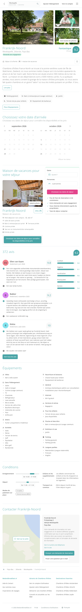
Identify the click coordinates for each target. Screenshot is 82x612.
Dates (49, 170)
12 (28, 140)
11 (24, 140)
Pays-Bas (26, 51)
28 (5, 154)
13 (33, 140)
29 (9, 154)
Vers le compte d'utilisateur (39, 583)
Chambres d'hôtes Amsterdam (67, 583)
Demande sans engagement (12, 54)
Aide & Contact (8, 583)
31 (65, 154)
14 (5, 144)
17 (19, 144)
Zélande (17, 51)
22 (9, 149)
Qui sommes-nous (9, 587)
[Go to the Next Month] (70, 126)
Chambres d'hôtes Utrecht (65, 587)
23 (14, 149)
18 (24, 144)
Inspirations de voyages (11, 591)
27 (33, 149)
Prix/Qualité (61, 280)
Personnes (51, 179)
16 (14, 144)
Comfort (60, 261)
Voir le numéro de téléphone (54, 545)
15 (9, 144)
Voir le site (48, 548)
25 (24, 149)
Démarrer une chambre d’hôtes (40, 591)
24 (19, 149)
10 (19, 140)
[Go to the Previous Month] (4, 126)
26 (28, 149)
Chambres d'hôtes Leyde (65, 594)
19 (28, 144)
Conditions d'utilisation (49, 608)
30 (14, 154)
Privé (36, 608)
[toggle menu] (77, 4)
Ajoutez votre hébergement (39, 587)
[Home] (4, 569)
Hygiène (60, 267)
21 (5, 149)
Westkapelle (8, 51)
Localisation (61, 273)
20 (33, 144)
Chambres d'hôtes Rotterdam (66, 591)
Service (59, 286)
